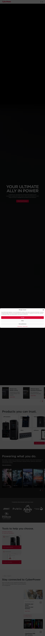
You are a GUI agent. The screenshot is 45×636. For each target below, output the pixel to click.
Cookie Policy (19, 326)
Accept (22, 317)
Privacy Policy (25, 326)
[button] (43, 309)
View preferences (22, 323)
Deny (22, 320)
